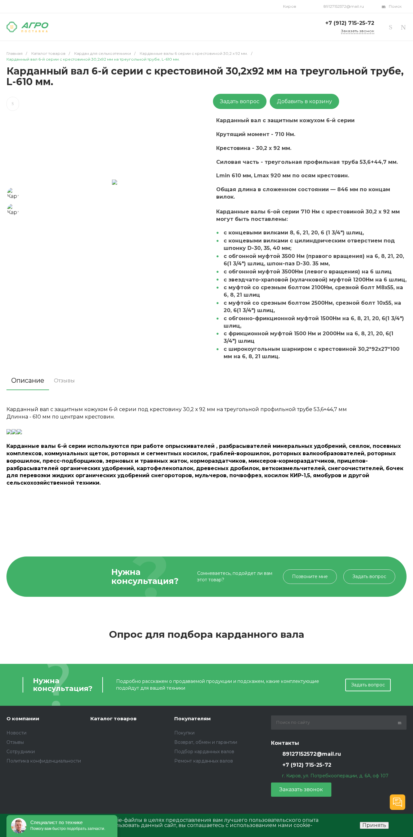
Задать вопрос (239, 101)
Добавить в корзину (304, 101)
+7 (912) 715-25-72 (349, 23)
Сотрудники (20, 751)
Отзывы (15, 742)
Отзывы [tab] (64, 381)
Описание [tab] (27, 380)
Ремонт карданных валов (203, 761)
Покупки (184, 733)
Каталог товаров (113, 718)
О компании (22, 718)
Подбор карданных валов (204, 751)
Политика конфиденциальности (43, 761)
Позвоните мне (310, 576)
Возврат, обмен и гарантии (205, 742)
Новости (16, 733)
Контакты (285, 743)
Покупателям (192, 718)
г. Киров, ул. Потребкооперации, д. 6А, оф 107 (335, 776)
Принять (374, 825)
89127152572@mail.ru (343, 6)
